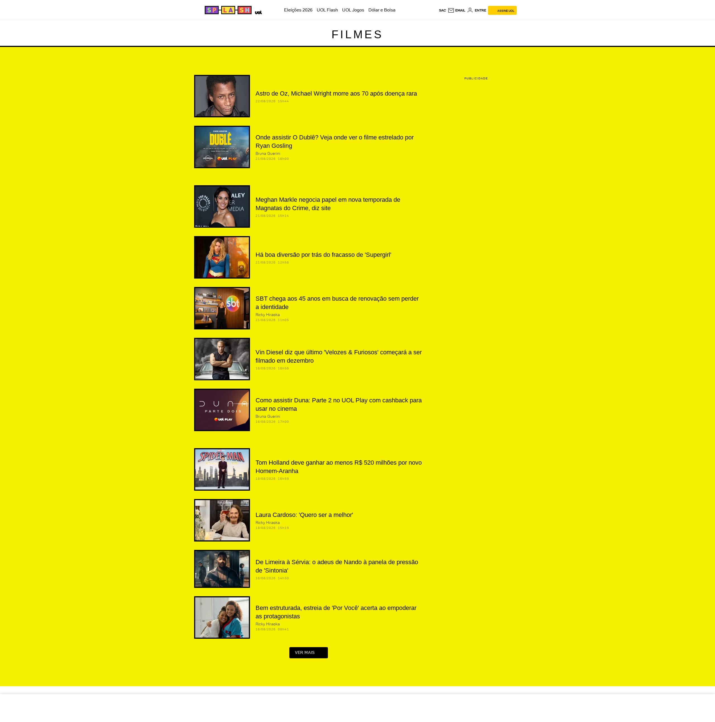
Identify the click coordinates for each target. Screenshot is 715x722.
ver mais (305, 652)
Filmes (357, 34)
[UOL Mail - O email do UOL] (456, 10)
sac (442, 10)
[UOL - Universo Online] (257, 11)
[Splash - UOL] (227, 10)
